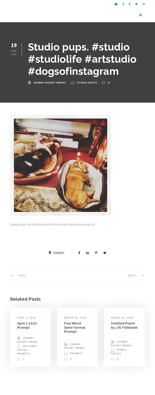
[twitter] (136, 4)
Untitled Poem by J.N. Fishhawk (124, 325)
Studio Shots (87, 82)
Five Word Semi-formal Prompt (74, 327)
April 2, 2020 (26, 317)
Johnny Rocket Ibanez (50, 82)
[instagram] (144, 4)
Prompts (23, 353)
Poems (121, 349)
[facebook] (123, 4)
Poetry (22, 349)
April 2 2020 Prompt (27, 325)
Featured (30, 346)
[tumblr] (129, 4)
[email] (116, 4)
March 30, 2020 (75, 317)
